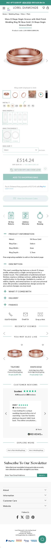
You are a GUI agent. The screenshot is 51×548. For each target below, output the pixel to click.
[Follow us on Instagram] (27, 518)
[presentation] (4, 61)
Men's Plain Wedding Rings (16, 450)
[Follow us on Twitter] (22, 518)
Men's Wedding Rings (36, 450)
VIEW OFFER (26, 3)
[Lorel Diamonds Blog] (25, 8)
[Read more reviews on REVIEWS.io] (35, 434)
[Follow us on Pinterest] (33, 518)
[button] (6, 414)
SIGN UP (42, 475)
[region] (25, 413)
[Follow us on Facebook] (17, 518)
